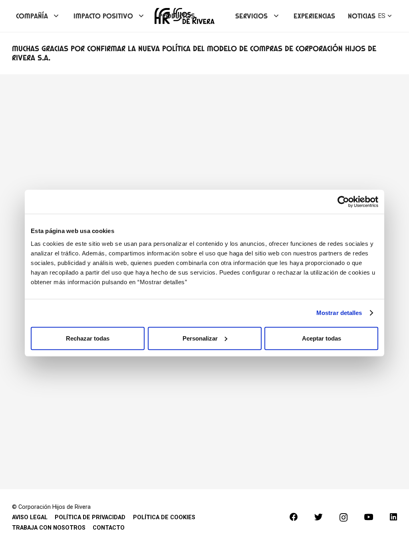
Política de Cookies (164, 517)
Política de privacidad (90, 517)
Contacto (109, 527)
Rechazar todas (87, 338)
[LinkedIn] (393, 517)
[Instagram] (343, 517)
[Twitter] (318, 517)
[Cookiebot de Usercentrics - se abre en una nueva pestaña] (343, 202)
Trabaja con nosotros (48, 527)
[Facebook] (294, 517)
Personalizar (200, 338)
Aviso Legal (30, 517)
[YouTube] (368, 517)
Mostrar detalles (339, 312)
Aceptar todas (321, 338)
